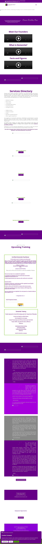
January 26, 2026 (18, 268)
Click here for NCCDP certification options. (28, 263)
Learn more (21, 517)
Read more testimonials (21, 479)
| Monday (24, 268)
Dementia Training (21, 311)
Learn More (21, 152)
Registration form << (21, 295)
